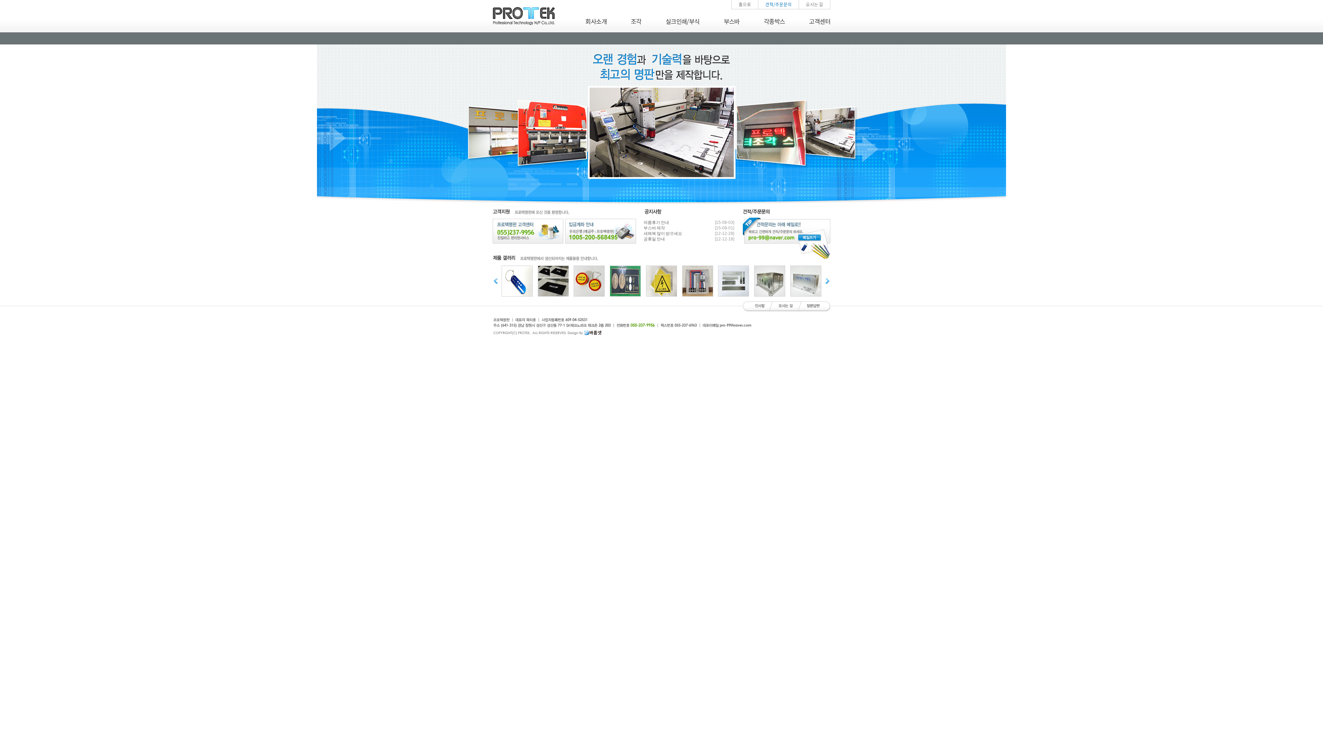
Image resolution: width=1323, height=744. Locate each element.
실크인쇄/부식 (683, 21)
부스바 (732, 21)
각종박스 (774, 21)
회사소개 (596, 21)
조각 (636, 21)
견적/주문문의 (778, 4)
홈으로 (745, 4)
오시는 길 (814, 4)
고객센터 (819, 21)
